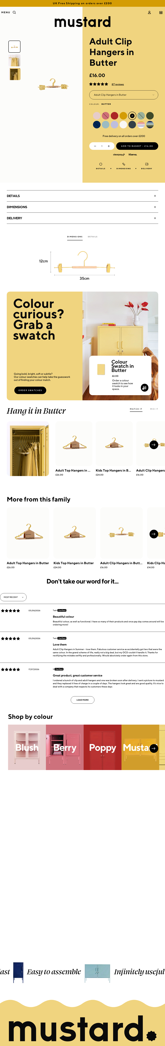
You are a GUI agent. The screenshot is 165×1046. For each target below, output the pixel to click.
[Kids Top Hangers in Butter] (114, 443)
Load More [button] (83, 700)
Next (154, 444)
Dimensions (17, 207)
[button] (98, 84)
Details (13, 196)
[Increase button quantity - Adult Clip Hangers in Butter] (109, 146)
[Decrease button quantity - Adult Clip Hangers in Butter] (94, 146)
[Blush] (27, 747)
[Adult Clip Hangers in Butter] (121, 533)
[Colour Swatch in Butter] (100, 365)
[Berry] (65, 747)
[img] (10, 610)
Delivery (14, 218)
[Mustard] (140, 747)
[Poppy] (102, 747)
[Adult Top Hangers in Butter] (74, 443)
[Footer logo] (82, 1028)
